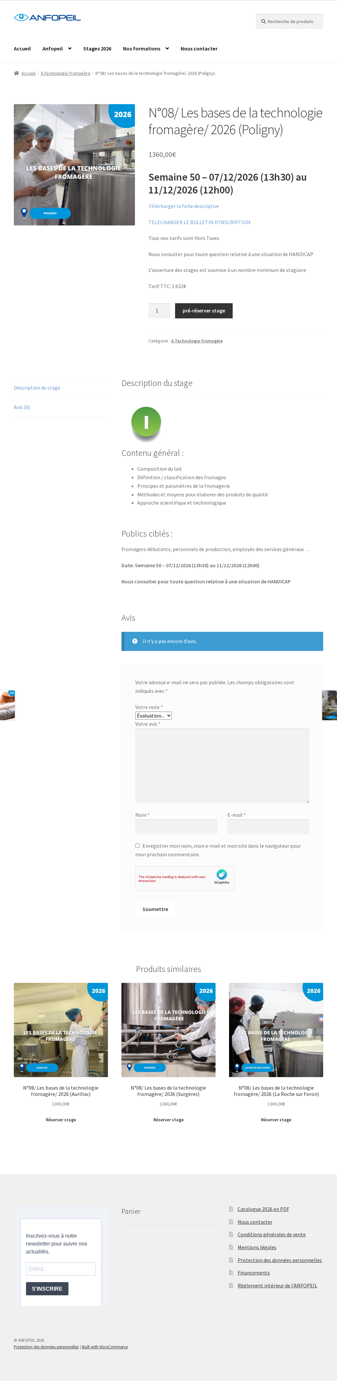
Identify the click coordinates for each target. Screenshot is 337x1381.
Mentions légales (257, 1247)
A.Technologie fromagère (66, 73)
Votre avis (148, 723)
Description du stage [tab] (37, 387)
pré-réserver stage (204, 310)
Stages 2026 (97, 48)
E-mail (236, 814)
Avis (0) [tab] (22, 407)
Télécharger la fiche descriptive (183, 206)
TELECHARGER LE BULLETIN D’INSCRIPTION (199, 222)
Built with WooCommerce (105, 1346)
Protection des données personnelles (280, 1260)
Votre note (149, 707)
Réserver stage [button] (61, 1120)
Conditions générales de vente (272, 1234)
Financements (254, 1272)
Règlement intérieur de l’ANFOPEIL (277, 1285)
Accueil (22, 48)
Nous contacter (199, 48)
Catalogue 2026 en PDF (263, 1209)
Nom (142, 814)
